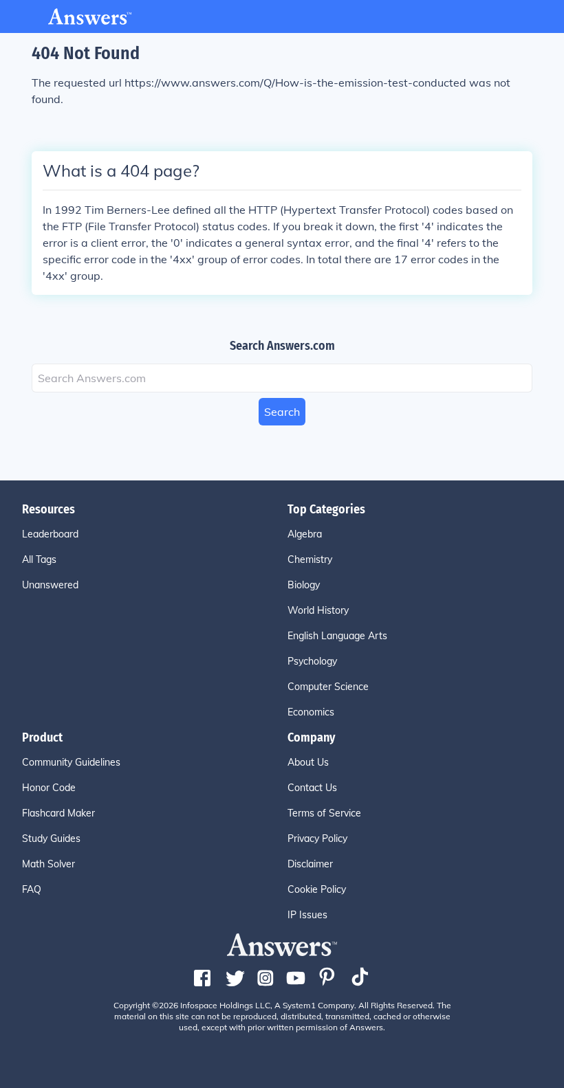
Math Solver (48, 864)
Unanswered (50, 585)
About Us (308, 762)
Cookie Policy (317, 889)
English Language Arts (337, 636)
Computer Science (328, 686)
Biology (304, 585)
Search (282, 412)
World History (318, 610)
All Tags (39, 559)
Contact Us (312, 787)
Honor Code (49, 787)
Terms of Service (324, 813)
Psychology (312, 661)
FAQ (31, 889)
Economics (311, 712)
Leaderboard (50, 534)
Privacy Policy (317, 838)
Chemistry (310, 559)
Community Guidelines (71, 762)
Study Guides (51, 838)
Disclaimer (310, 864)
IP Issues (307, 915)
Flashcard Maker (58, 813)
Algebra (305, 534)
